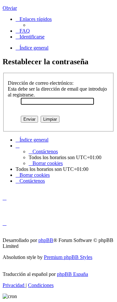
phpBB (45, 240)
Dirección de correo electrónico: (40, 83)
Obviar (10, 8)
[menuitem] (23, 31)
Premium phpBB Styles (68, 257)
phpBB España (72, 274)
